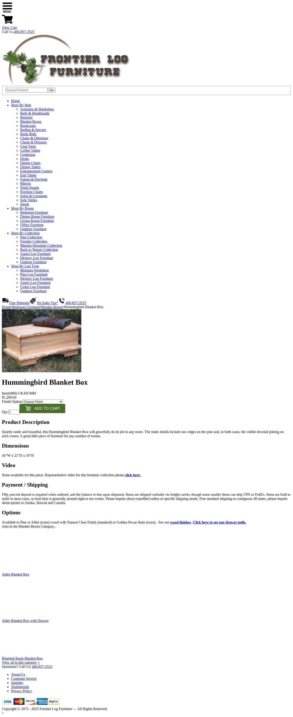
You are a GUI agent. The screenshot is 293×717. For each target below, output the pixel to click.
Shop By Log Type (25, 266)
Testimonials (20, 687)
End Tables (28, 175)
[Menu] (7, 12)
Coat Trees (28, 146)
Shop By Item (21, 105)
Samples (17, 683)
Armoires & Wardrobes (37, 109)
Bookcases (28, 126)
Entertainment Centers (36, 171)
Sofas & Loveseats (33, 196)
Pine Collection (31, 237)
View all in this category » (21, 662)
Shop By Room (22, 208)
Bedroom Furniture (34, 212)
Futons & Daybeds (33, 179)
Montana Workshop (34, 270)
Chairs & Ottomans (34, 138)
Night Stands (29, 188)
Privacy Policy (21, 691)
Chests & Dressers (33, 142)
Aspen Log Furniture (35, 254)
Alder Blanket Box (15, 574)
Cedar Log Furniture (35, 287)
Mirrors (25, 183)
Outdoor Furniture (33, 229)
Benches (26, 117)
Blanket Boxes (30, 121)
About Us (18, 674)
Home (15, 101)
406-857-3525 (24, 32)
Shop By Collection (25, 233)
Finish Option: (12, 401)
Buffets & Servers (33, 130)
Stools (24, 204)
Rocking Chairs (31, 192)
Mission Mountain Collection (41, 245)
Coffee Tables (30, 150)
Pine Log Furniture (34, 274)
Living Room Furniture (37, 221)
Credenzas (27, 155)
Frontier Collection (33, 241)
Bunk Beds (28, 134)
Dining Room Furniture (37, 216)
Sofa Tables (28, 200)
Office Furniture (31, 225)
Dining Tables (30, 167)
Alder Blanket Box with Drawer (25, 621)
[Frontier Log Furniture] (66, 84)
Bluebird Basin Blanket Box (22, 658)
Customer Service (24, 679)
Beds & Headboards (34, 113)
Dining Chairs (30, 163)
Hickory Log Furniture (36, 258)
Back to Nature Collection (39, 250)
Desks (24, 159)
